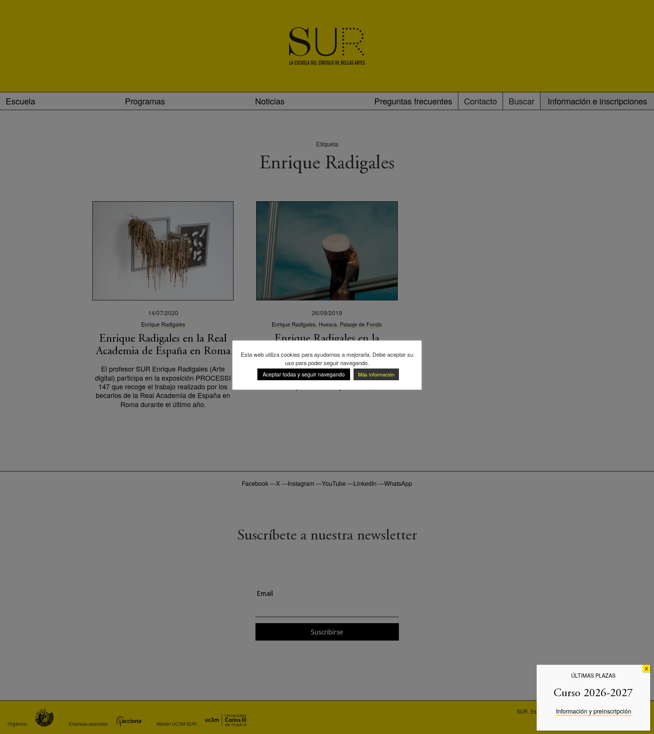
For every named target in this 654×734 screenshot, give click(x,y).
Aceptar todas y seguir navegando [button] (304, 374)
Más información (376, 374)
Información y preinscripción (593, 711)
